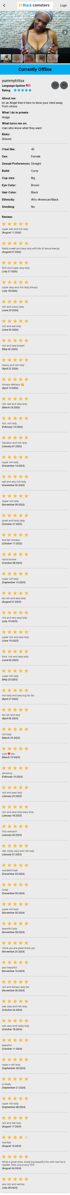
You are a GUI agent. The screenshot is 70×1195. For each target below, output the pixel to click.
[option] (6, 58)
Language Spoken (13, 85)
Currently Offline (35, 69)
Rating (6, 90)
